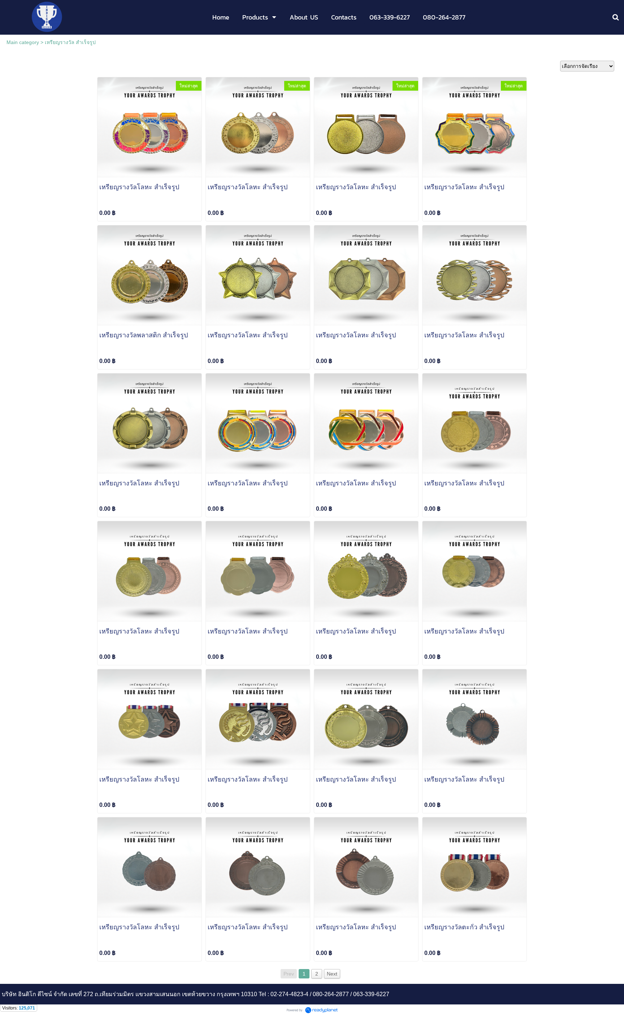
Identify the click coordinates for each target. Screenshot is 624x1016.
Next (332, 974)
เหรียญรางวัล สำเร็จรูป (70, 42)
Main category (22, 42)
